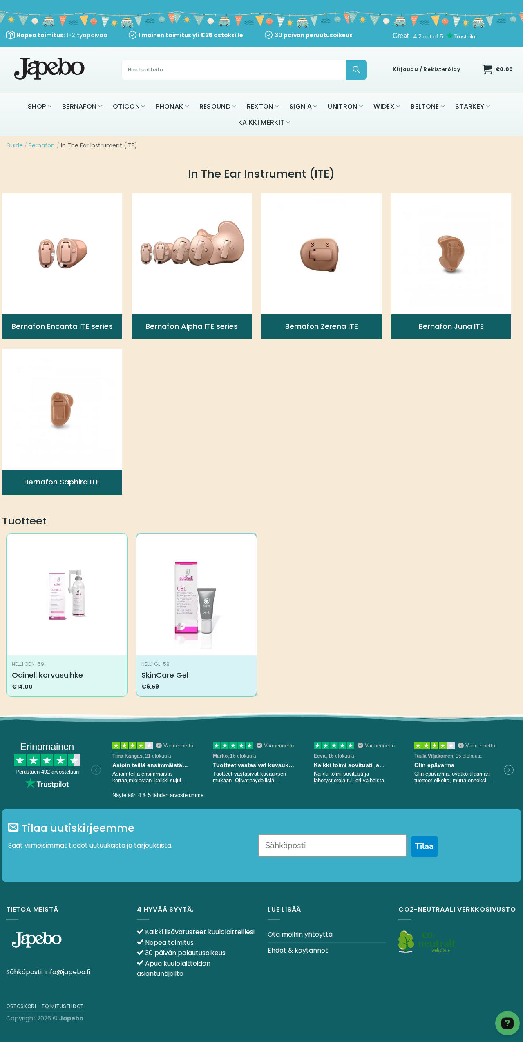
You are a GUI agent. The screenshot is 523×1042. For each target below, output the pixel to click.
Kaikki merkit (261, 122)
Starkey (469, 106)
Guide (14, 145)
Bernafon (79, 106)
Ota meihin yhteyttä (300, 934)
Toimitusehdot (63, 1006)
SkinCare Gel (164, 675)
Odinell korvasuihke (47, 675)
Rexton (260, 106)
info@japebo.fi (67, 972)
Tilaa (424, 846)
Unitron (342, 106)
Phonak (169, 106)
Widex (384, 106)
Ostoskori (21, 1006)
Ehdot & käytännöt (298, 950)
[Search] (356, 70)
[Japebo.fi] (50, 69)
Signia (300, 106)
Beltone (425, 106)
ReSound (214, 106)
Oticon (126, 106)
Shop (37, 106)
